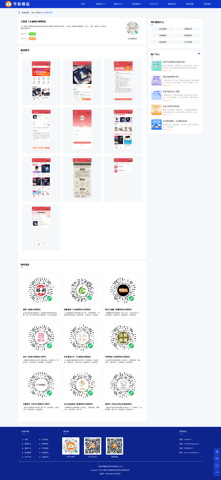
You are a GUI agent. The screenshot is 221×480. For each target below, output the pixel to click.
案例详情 (48, 13)
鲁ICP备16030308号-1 (113, 474)
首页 (33, 13)
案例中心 (40, 13)
